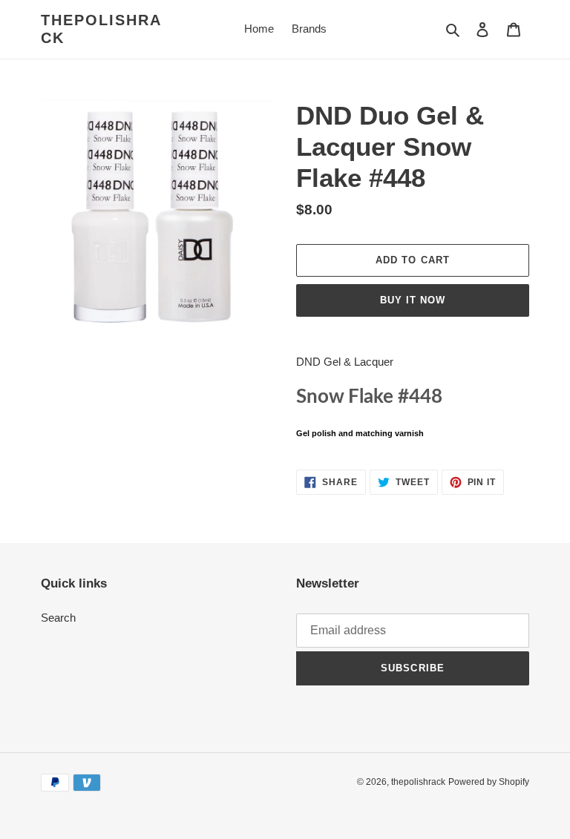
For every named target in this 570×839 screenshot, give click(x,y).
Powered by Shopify (488, 782)
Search (58, 617)
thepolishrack (101, 29)
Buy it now (412, 300)
